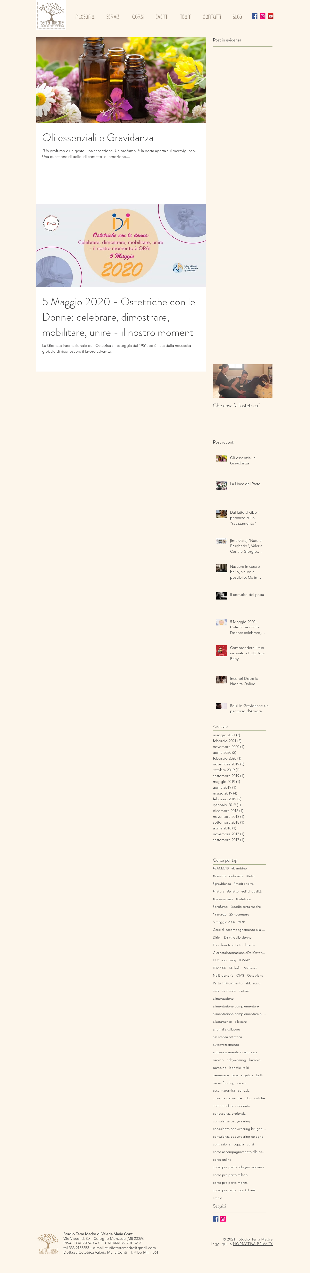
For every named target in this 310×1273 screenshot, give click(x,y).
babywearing (236, 1060)
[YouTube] (270, 16)
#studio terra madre (246, 906)
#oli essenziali (223, 899)
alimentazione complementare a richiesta (239, 1014)
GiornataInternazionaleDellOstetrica (239, 952)
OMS (240, 975)
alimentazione (223, 998)
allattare (241, 1021)
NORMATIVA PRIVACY (253, 1243)
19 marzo (219, 914)
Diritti (217, 937)
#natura (218, 891)
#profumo (220, 906)
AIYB (241, 922)
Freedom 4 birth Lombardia (234, 945)
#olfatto (233, 891)
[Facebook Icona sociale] (254, 16)
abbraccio (252, 983)
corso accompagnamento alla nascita (239, 1152)
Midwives (250, 968)
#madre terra (244, 883)
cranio (217, 1198)
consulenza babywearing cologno (238, 1136)
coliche (259, 1098)
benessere (221, 1075)
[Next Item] (265, 381)
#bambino (239, 868)
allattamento (222, 1021)
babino (218, 1060)
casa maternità (224, 1090)
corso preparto (224, 1190)
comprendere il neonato (231, 1106)
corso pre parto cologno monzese (238, 1167)
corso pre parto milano (230, 1175)
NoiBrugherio (223, 975)
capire (242, 1083)
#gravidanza (222, 883)
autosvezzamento (226, 1044)
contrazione (222, 1144)
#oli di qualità (251, 891)
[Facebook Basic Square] (215, 1219)
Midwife (235, 968)
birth (259, 1075)
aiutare (244, 991)
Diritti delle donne (238, 937)
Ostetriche (255, 975)
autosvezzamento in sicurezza (235, 1052)
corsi (250, 1144)
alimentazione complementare (236, 1006)
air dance (229, 991)
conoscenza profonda (229, 1113)
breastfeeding (223, 1083)
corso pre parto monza (230, 1182)
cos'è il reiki (247, 1190)
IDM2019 (245, 960)
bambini (255, 1060)
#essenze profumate (228, 876)
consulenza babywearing (231, 1121)
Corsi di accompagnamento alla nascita (239, 929)
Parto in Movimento (227, 983)
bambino (219, 1067)
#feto (250, 876)
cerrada (243, 1090)
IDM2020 (219, 968)
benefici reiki (239, 1067)
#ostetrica (243, 899)
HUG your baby (224, 960)
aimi (216, 991)
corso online (222, 1159)
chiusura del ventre (227, 1098)
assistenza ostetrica (227, 1037)
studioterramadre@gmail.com (130, 1247)
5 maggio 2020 (224, 922)
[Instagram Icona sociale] (262, 16)
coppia (238, 1144)
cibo (248, 1098)
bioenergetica (242, 1075)
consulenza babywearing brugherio (239, 1129)
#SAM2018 (221, 868)
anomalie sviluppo (226, 1029)
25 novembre (239, 914)
